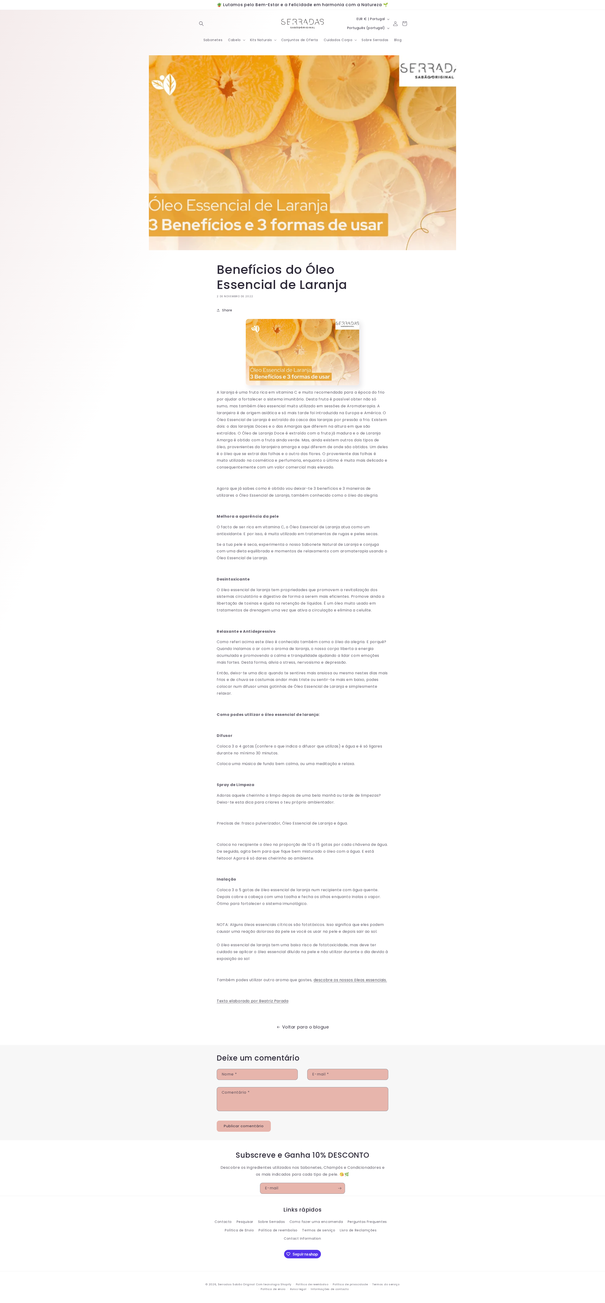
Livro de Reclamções (358, 1230)
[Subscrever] (339, 1188)
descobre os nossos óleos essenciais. (350, 980)
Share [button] (227, 310)
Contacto (223, 1222)
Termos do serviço (386, 1284)
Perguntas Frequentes (367, 1222)
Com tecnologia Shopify (273, 1284)
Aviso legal (298, 1289)
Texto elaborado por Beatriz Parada (252, 1001)
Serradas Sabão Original (236, 1284)
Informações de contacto (330, 1289)
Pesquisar (245, 1222)
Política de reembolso (278, 1230)
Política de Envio (239, 1230)
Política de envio (273, 1289)
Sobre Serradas (271, 1222)
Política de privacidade (350, 1284)
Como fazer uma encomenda (316, 1222)
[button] (201, 23)
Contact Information (302, 1238)
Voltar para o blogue (305, 1027)
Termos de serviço (318, 1230)
